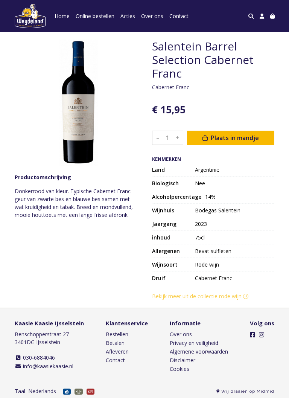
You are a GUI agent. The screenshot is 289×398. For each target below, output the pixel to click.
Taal (20, 391)
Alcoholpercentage (176, 196)
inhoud (161, 237)
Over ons (152, 16)
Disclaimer (182, 360)
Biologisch (165, 183)
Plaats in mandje (234, 138)
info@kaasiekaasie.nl (47, 366)
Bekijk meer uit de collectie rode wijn (197, 296)
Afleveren (117, 351)
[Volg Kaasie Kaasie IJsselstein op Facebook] (252, 335)
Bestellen (117, 334)
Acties (127, 16)
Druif (159, 278)
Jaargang (164, 223)
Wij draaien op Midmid (247, 391)
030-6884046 (38, 357)
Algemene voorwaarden (199, 351)
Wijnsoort (165, 264)
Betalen (115, 342)
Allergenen (166, 251)
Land (158, 169)
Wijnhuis (163, 210)
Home (62, 16)
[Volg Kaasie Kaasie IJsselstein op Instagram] (261, 335)
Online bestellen (95, 16)
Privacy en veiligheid (194, 342)
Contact (179, 16)
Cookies (179, 368)
